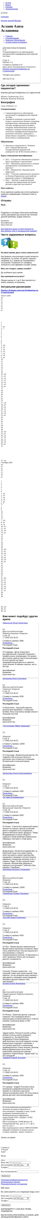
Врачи (8, 5)
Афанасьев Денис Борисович (15, 623)
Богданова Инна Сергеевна (14, 679)
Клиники (8, 7)
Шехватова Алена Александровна (17, 773)
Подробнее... (8, 643)
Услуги (8, 3)
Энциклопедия (11, 9)
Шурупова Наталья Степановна (16, 869)
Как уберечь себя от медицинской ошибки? (19, 231)
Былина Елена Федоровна (14, 984)
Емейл (3, 196)
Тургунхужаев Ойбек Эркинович (16, 726)
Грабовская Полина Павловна (15, 894)
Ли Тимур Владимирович (13, 797)
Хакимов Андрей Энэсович (14, 1058)
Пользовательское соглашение (14, 1184)
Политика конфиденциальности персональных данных (14, 1181)
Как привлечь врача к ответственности (17, 229)
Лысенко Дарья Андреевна (14, 918)
